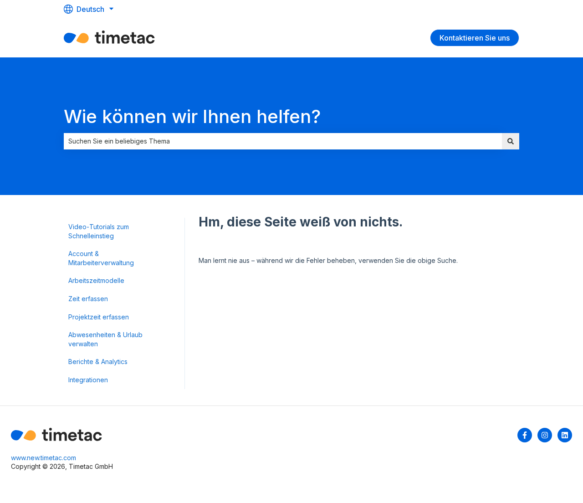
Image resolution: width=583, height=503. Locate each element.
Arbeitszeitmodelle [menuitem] (96, 280)
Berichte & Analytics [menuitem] (98, 361)
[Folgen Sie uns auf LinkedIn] (564, 435)
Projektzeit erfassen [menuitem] (98, 317)
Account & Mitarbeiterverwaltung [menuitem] (101, 258)
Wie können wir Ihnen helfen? (192, 116)
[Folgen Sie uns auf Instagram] (544, 435)
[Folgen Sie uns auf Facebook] (524, 435)
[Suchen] (510, 141)
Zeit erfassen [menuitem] (88, 299)
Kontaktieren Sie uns (475, 37)
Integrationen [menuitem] (88, 380)
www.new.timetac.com (43, 458)
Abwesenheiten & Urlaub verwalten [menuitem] (105, 339)
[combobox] (283, 141)
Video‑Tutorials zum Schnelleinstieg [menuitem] (98, 231)
